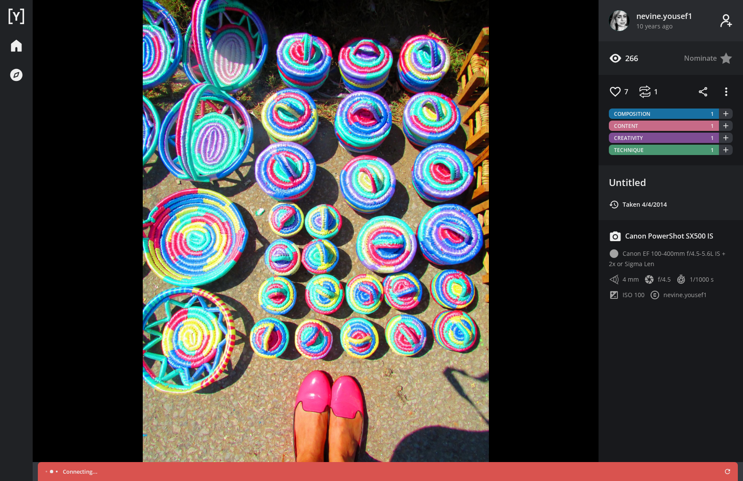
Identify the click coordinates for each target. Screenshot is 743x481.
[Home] (16, 16)
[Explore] (16, 75)
